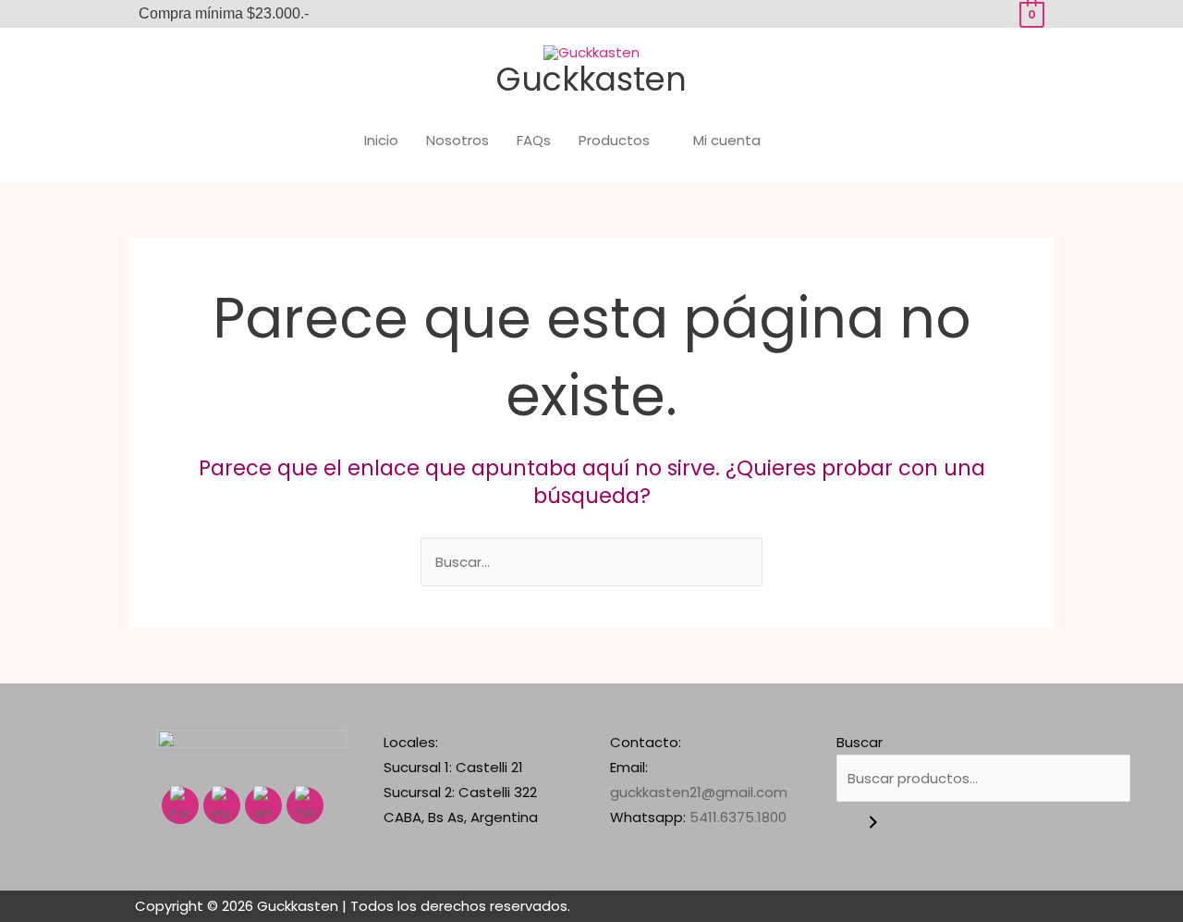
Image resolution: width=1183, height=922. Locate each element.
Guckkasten (591, 79)
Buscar (859, 742)
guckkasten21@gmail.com (698, 792)
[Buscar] (873, 823)
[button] (811, 140)
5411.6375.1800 (738, 817)
